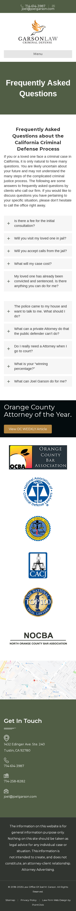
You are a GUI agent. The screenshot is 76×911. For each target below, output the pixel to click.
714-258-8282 (14, 781)
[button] (38, 223)
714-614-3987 (35, 6)
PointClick (38, 904)
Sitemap (10, 900)
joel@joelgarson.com (38, 9)
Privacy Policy (29, 900)
